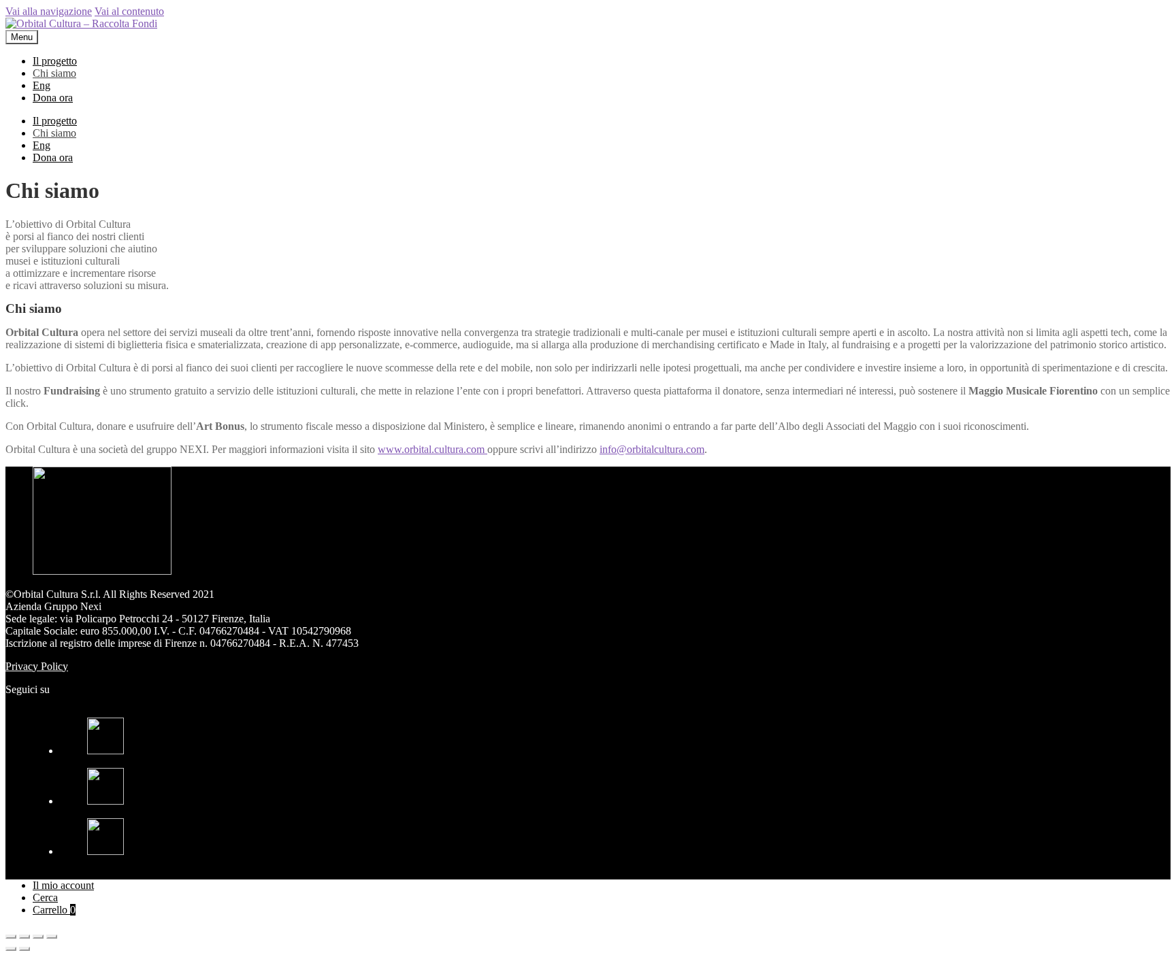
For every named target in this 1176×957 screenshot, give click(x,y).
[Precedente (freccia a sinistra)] (10, 949)
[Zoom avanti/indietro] (51, 937)
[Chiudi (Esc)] (10, 937)
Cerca (45, 897)
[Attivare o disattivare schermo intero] (38, 937)
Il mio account (63, 885)
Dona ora (53, 97)
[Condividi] (24, 937)
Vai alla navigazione (48, 11)
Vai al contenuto (129, 11)
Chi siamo (54, 73)
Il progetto (55, 61)
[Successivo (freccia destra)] (24, 949)
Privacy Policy (36, 666)
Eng (41, 85)
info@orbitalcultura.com (652, 449)
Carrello (54, 910)
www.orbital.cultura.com (432, 449)
